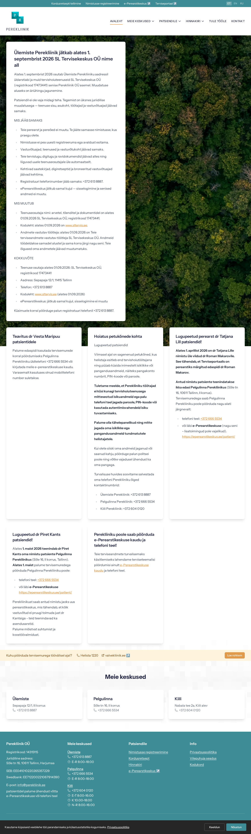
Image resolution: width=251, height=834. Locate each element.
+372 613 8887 (82, 757)
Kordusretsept (139, 758)
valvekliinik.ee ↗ (117, 655)
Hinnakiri (193, 21)
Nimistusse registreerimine (102, 3)
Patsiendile (168, 21)
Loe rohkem (234, 655)
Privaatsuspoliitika (203, 752)
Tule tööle (218, 21)
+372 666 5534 (211, 419)
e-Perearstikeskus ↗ (137, 3)
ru (242, 3)
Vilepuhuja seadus (203, 758)
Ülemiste (73, 752)
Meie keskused (139, 21)
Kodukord (197, 764)
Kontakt (238, 21)
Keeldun (214, 827)
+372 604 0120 (82, 790)
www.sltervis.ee (76, 225)
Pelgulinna (75, 769)
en (235, 3)
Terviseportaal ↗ (166, 3)
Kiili (70, 786)
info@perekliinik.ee (31, 785)
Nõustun (236, 827)
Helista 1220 (89, 655)
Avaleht (116, 21)
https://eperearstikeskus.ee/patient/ (208, 437)
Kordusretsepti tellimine (66, 3)
